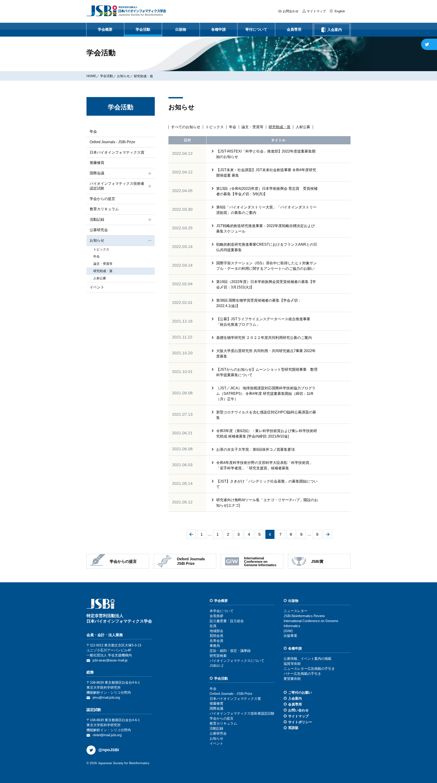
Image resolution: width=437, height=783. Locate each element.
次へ (327, 534)
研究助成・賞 (102, 271)
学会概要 (105, 29)
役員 (213, 626)
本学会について (222, 611)
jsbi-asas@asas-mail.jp (110, 660)
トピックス (215, 127)
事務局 (215, 646)
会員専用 (294, 29)
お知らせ (123, 76)
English (339, 11)
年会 (232, 127)
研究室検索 (218, 656)
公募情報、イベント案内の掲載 (307, 658)
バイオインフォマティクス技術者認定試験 (117, 186)
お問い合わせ (298, 710)
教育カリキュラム (104, 209)
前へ (191, 534)
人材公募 (303, 127)
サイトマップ (316, 11)
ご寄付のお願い (300, 692)
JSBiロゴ (217, 666)
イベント (97, 287)
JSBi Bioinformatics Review (304, 616)
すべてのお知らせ (185, 127)
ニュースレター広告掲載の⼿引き (309, 668)
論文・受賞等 (252, 127)
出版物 (180, 29)
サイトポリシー (300, 722)
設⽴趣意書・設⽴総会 (227, 621)
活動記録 (97, 219)
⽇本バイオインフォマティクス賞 (117, 152)
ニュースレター (295, 611)
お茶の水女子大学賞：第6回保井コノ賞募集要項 (255, 449)
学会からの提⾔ (102, 199)
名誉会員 (216, 641)
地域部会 (216, 631)
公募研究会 (99, 230)
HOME (91, 76)
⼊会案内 (295, 698)
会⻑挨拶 (216, 616)
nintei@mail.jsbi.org (107, 735)
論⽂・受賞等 (102, 263)
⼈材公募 (99, 278)
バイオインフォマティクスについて (237, 661)
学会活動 (143, 29)
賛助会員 (216, 636)
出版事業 (290, 636)
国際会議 (97, 173)
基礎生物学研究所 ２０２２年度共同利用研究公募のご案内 (264, 338)
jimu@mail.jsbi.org (106, 697)
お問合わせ (290, 11)
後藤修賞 (97, 163)
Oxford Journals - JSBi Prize (112, 142)
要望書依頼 (292, 678)
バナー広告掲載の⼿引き (302, 673)
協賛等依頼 (292, 663)
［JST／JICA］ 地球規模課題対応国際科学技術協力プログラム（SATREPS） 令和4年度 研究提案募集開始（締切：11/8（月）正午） (265, 393)
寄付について (256, 29)
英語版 (293, 728)
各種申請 (218, 29)
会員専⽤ (295, 704)
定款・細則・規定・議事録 (230, 651)
